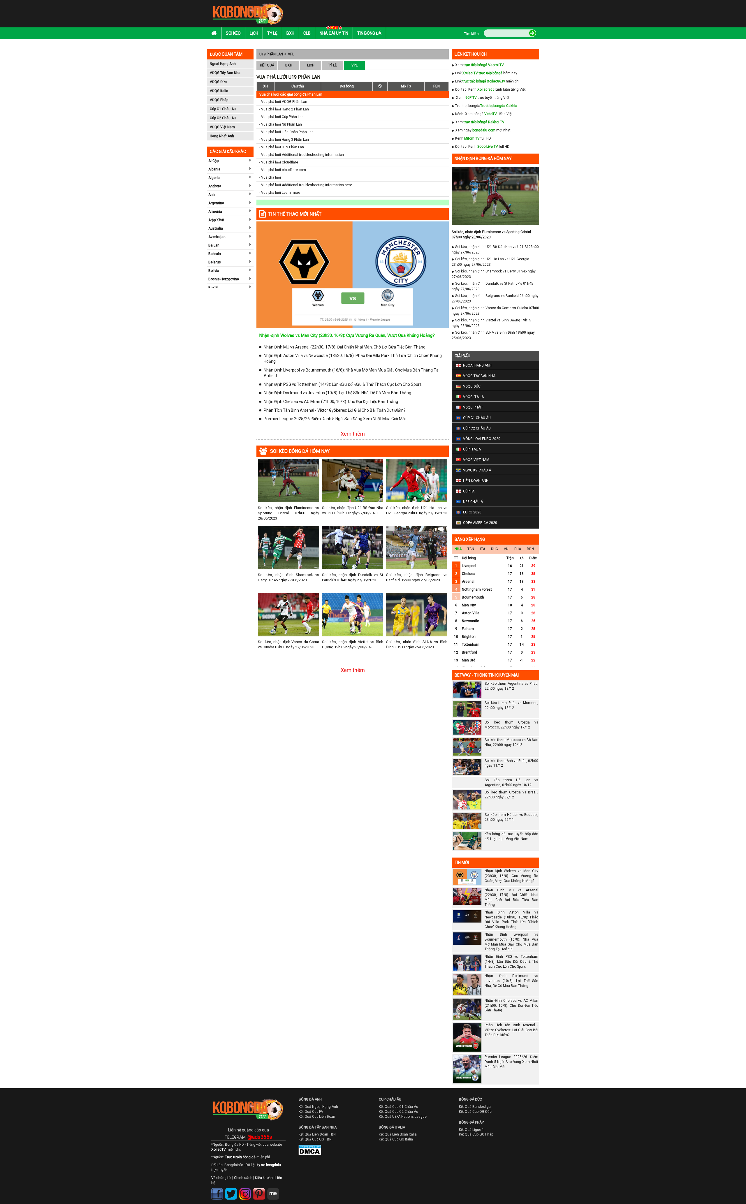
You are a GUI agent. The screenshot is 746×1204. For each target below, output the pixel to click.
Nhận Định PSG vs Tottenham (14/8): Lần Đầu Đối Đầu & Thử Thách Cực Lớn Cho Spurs (343, 384)
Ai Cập (213, 161)
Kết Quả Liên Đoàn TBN (317, 1145)
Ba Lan (213, 245)
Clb (307, 33)
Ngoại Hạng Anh (223, 64)
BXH (288, 65)
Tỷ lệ (272, 33)
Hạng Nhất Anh (222, 136)
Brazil (213, 288)
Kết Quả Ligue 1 (471, 1140)
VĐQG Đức (218, 82)
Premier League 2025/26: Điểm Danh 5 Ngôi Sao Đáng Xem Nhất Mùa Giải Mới (335, 418)
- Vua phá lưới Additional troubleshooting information (301, 155)
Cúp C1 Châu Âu (223, 109)
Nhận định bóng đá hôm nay (483, 158)
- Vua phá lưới (270, 177)
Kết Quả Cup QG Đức (475, 1122)
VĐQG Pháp (219, 100)
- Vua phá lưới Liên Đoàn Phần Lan (286, 132)
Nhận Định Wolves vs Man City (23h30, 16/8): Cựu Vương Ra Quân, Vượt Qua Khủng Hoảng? (347, 335)
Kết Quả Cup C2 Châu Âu (398, 1122)
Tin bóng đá (369, 33)
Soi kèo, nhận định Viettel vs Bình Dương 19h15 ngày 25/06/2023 (352, 644)
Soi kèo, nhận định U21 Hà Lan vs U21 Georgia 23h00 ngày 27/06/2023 (416, 510)
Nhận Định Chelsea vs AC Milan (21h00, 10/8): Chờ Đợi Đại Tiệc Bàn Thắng (331, 401)
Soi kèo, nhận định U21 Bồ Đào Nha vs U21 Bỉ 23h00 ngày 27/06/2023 (352, 510)
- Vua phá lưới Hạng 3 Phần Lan (284, 140)
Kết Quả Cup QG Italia (396, 1150)
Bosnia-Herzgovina (223, 279)
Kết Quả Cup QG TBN (315, 1150)
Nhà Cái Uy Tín (334, 33)
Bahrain (214, 254)
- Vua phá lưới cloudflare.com (282, 170)
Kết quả (267, 65)
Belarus (214, 262)
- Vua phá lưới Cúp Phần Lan (281, 117)
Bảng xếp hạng (470, 539)
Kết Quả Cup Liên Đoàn (317, 1127)
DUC (494, 549)
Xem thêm (353, 434)
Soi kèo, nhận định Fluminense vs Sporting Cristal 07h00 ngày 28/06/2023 (288, 513)
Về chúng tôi (221, 1188)
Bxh (290, 33)
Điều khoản (264, 1188)
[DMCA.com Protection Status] (305, 1162)
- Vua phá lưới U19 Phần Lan (281, 147)
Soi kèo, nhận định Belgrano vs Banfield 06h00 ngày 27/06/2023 (416, 577)
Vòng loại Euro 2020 (481, 439)
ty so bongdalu (269, 1175)
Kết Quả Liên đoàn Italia (398, 1145)
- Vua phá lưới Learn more (279, 193)
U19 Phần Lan (271, 54)
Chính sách (243, 1188)
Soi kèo (233, 33)
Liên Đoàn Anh (475, 481)
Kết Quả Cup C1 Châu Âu (398, 1117)
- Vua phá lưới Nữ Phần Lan (280, 124)
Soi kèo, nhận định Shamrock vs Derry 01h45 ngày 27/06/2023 (288, 577)
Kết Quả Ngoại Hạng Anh (318, 1117)
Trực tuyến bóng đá (240, 1168)
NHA (458, 549)
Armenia (215, 212)
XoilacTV (218, 1160)
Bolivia (213, 271)
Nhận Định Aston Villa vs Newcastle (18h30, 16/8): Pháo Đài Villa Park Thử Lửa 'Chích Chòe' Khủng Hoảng (353, 358)
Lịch (254, 33)
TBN (470, 549)
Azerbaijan (217, 237)
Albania (214, 169)
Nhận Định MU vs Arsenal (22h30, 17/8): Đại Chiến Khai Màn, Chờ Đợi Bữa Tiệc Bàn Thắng (344, 347)
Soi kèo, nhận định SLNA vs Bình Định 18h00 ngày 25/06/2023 (416, 644)
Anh (211, 195)
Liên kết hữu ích (471, 54)
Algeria (214, 178)
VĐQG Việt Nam (222, 127)
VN (506, 549)
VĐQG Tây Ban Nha (225, 73)
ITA (482, 549)
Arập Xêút (216, 220)
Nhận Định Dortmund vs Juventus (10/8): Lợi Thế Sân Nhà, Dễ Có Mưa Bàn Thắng (337, 392)
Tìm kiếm (471, 34)
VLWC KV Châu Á (477, 470)
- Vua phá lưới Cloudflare (278, 162)
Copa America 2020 (480, 523)
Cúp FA (468, 491)
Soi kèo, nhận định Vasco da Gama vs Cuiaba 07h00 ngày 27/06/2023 (288, 644)
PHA (517, 549)
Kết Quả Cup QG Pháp (476, 1145)
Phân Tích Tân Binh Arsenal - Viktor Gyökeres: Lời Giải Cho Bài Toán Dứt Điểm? (335, 410)
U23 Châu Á (473, 502)
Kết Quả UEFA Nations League (403, 1127)
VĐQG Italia (219, 91)
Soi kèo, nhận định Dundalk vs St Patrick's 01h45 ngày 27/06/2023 (352, 577)
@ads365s (259, 1147)
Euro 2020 (472, 512)
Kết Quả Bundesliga (475, 1117)
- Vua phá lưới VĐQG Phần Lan (283, 102)
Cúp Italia (472, 449)
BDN (530, 549)
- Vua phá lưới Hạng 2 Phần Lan (284, 109)
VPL (291, 54)
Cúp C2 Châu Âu (223, 118)
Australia (215, 228)
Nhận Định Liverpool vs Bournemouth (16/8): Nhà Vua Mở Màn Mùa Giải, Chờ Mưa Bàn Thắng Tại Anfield (351, 373)
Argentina (216, 203)
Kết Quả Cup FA (311, 1122)
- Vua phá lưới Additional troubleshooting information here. (306, 185)
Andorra (214, 186)
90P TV (471, 98)
